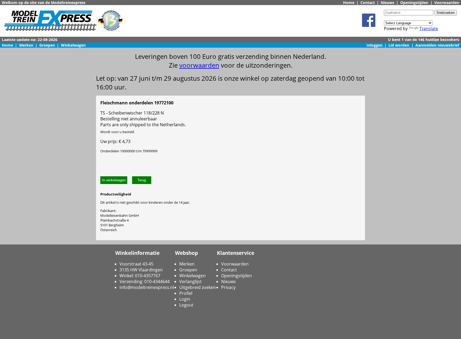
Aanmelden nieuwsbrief (437, 45)
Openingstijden (414, 2)
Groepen (47, 45)
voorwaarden (199, 65)
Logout (186, 305)
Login (184, 299)
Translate (428, 28)
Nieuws (387, 2)
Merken (26, 45)
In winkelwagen (114, 180)
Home (348, 2)
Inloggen (375, 45)
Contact (367, 2)
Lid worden (398, 45)
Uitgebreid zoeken (197, 287)
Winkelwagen (73, 45)
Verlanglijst (190, 281)
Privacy (228, 287)
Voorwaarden (446, 2)
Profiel (185, 293)
